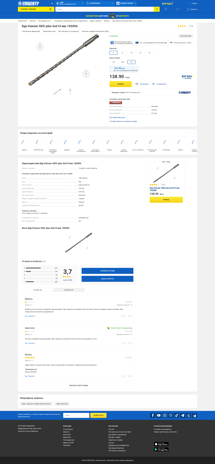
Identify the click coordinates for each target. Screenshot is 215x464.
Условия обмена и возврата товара (123, 121)
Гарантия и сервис (115, 440)
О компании (68, 429)
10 (131, 53)
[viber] (170, 415)
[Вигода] (168, 3)
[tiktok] (176, 415)
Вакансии (67, 437)
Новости (66, 432)
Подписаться (98, 415)
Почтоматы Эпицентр (117, 451)
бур (80, 181)
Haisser (81, 202)
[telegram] (182, 415)
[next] (194, 132)
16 (149, 53)
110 (113, 62)
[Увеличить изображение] (102, 37)
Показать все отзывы (78, 385)
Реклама (66, 445)
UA (52, 3)
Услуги (111, 443)
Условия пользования (162, 429)
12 (140, 53)
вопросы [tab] (67, 290)
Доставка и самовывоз (117, 435)
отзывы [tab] (36, 290)
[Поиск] (157, 9)
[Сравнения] (165, 9)
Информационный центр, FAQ (29, 428)
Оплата (111, 429)
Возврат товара (114, 437)
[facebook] (152, 415)
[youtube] (158, 415)
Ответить (31, 316)
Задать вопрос (107, 279)
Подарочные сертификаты (118, 445)
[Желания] (177, 9)
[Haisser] (115, 102)
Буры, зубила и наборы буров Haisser (36, 404)
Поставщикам (68, 440)
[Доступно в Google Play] (161, 449)
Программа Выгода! (116, 448)
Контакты (67, 435)
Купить (120, 84)
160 (122, 62)
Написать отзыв (107, 271)
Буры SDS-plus (62, 404)
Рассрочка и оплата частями (119, 432)
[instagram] (164, 415)
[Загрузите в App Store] (161, 443)
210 (131, 62)
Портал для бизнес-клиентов (165, 432)
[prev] (188, 132)
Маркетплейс (68, 443)
